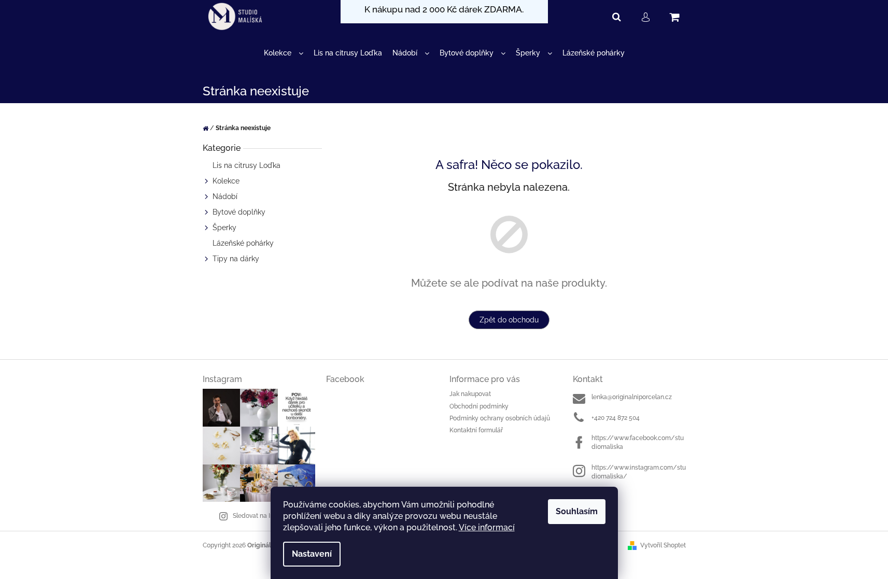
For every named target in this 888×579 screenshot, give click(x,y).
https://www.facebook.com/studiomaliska (637, 442)
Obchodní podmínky (479, 406)
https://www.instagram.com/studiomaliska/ (638, 472)
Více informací (487, 527)
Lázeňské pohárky (243, 243)
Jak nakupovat (470, 394)
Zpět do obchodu (509, 320)
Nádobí (225, 196)
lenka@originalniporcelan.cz (631, 397)
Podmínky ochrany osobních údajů (499, 418)
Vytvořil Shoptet (663, 545)
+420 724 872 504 (615, 417)
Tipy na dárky (236, 259)
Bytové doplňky (239, 212)
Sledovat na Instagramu (267, 515)
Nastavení (312, 554)
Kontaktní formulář (476, 430)
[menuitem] (283, 53)
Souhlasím (577, 511)
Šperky (224, 227)
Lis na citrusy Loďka (246, 165)
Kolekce (226, 181)
